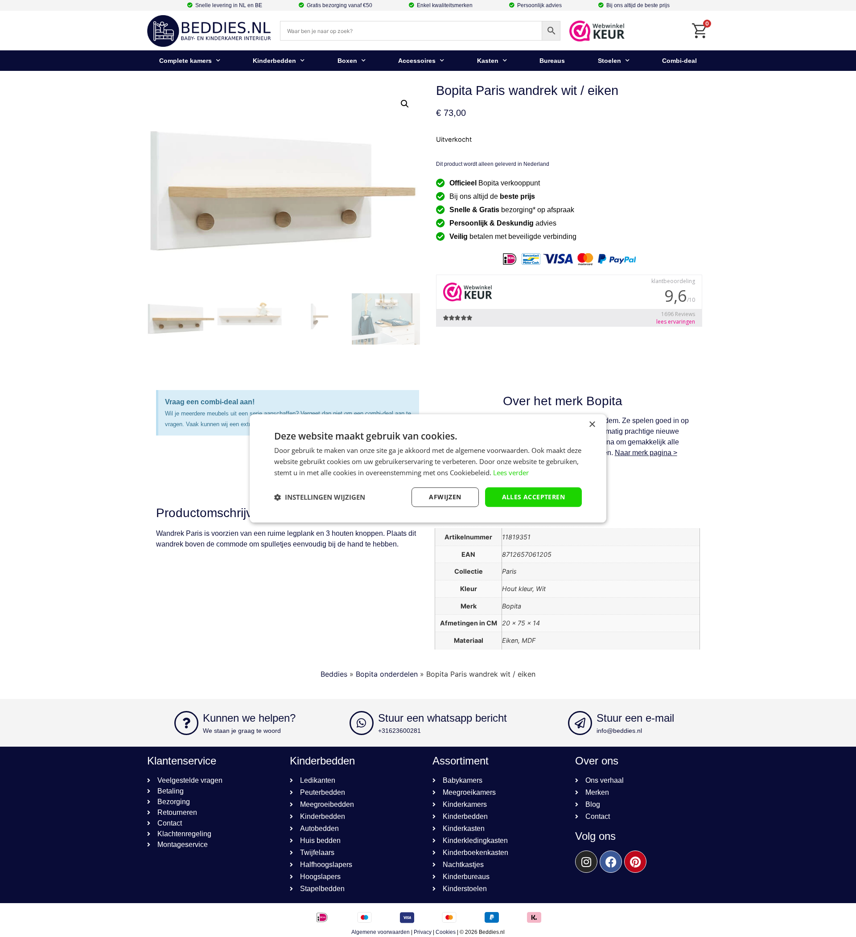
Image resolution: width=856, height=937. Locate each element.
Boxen (347, 60)
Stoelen (609, 60)
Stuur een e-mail (635, 718)
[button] (405, 104)
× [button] (591, 424)
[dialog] (428, 468)
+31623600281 (399, 730)
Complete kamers (185, 60)
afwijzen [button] (445, 497)
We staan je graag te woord (242, 730)
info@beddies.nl (619, 730)
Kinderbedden (274, 60)
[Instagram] (586, 862)
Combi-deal (679, 60)
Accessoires (417, 60)
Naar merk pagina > (646, 452)
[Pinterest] (635, 862)
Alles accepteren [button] (533, 497)
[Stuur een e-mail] (580, 723)
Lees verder (511, 472)
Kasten (487, 60)
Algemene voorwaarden (380, 932)
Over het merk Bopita (562, 401)
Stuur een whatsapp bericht (442, 718)
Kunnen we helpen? (249, 718)
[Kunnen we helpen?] (186, 723)
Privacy (423, 932)
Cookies (446, 932)
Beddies (334, 674)
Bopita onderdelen (387, 674)
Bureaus (552, 60)
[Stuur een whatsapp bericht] (362, 723)
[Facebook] (611, 862)
